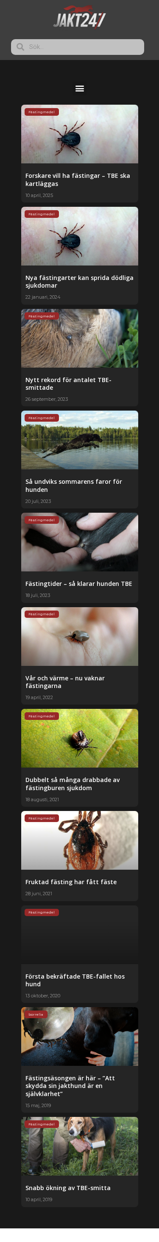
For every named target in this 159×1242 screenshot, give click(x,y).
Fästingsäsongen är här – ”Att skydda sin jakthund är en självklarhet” (70, 1085)
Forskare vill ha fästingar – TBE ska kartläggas (77, 179)
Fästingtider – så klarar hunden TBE (78, 584)
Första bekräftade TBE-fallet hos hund (75, 980)
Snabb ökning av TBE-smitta (68, 1188)
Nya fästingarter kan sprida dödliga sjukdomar (79, 281)
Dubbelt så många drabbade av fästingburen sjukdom (72, 783)
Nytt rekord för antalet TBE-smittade (68, 383)
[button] (79, 88)
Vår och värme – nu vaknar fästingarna (65, 682)
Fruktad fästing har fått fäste (71, 882)
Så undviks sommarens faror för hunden (73, 485)
